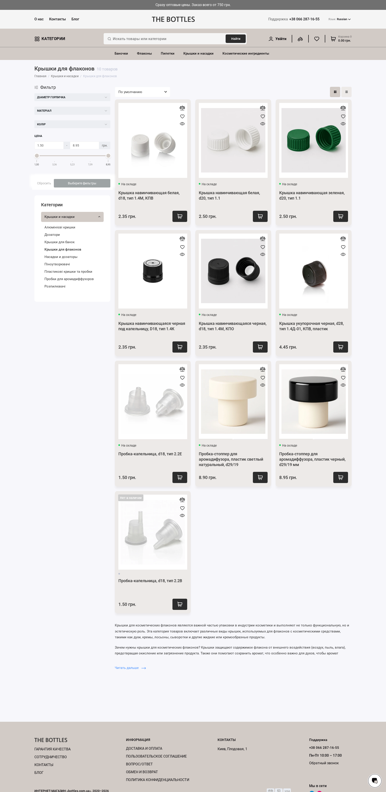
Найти (235, 38)
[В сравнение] (182, 108)
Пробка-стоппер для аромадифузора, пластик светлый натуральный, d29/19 (231, 459)
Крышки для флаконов (62, 249)
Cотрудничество (50, 757)
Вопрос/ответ (139, 764)
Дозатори (52, 235)
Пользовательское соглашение (156, 756)
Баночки (121, 53)
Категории (53, 38)
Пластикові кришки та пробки (68, 272)
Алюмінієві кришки (59, 227)
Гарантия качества (52, 749)
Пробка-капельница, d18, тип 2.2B (150, 580)
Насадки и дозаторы (61, 257)
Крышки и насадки (198, 53)
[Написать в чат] (375, 781)
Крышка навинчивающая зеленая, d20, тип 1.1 (312, 195)
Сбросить (44, 183)
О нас (39, 19)
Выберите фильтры (82, 183)
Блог (75, 19)
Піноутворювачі (57, 264)
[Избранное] (317, 39)
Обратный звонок (324, 763)
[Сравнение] (300, 39)
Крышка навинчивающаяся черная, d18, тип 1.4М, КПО (232, 326)
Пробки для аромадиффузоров (69, 279)
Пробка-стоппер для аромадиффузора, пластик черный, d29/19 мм (312, 459)
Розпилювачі (54, 286)
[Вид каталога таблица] (346, 92)
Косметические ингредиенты (245, 53)
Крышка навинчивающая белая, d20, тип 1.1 (229, 195)
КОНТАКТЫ (43, 765)
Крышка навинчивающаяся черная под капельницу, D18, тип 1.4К (151, 326)
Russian (337, 19)
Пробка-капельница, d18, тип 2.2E (150, 453)
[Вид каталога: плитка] (335, 92)
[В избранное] (182, 116)
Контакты (57, 19)
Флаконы (144, 53)
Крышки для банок (59, 242)
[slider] (37, 155)
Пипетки (167, 53)
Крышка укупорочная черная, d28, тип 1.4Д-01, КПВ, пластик (311, 326)
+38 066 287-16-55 (293, 19)
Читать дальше (127, 668)
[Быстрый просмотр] (182, 124)
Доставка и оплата (144, 748)
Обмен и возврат (142, 772)
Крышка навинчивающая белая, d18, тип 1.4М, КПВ (149, 195)
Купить (179, 216)
